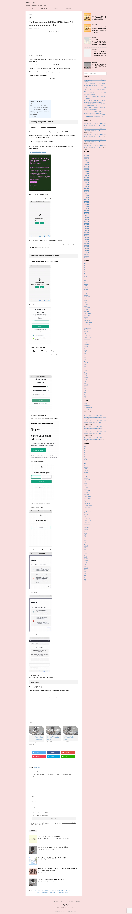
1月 (84, 265)
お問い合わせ (68, 8)
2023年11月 (86, 158)
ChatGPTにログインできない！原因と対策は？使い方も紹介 (53, 737)
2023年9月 (86, 162)
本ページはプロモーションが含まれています (66, 907)
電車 (85, 394)
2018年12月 (86, 254)
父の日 (85, 379)
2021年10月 (86, 193)
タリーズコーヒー (88, 322)
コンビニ (86, 309)
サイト (33, 807)
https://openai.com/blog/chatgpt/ (38, 152)
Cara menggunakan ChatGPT (40, 109)
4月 (84, 267)
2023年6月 (86, 168)
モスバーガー (87, 341)
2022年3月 (86, 184)
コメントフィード (88, 407)
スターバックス (87, 315)
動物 (85, 353)
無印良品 (86, 377)
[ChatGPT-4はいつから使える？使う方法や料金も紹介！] (70, 730)
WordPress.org (87, 409)
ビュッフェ (86, 330)
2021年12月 (86, 190)
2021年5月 (86, 202)
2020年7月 (86, 221)
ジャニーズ (86, 311)
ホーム (31, 8)
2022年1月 (86, 188)
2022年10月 (86, 179)
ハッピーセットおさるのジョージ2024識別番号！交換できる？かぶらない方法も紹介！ (99, 29)
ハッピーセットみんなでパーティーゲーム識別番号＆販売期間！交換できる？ (99, 54)
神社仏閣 (86, 385)
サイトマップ (44, 8)
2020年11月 (86, 213)
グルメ (85, 302)
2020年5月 (86, 224)
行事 (85, 390)
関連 (35, 116)
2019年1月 (86, 252)
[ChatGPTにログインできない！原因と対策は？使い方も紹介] (53, 730)
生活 (85, 381)
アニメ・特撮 (87, 296)
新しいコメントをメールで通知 (40, 812)
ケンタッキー (87, 304)
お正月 (85, 285)
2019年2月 (86, 250)
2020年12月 (86, 212)
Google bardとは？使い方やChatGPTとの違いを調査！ (53, 847)
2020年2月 (86, 230)
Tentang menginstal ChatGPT (38, 105)
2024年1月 (86, 155)
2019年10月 (86, 235)
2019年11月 (86, 234)
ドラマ (85, 326)
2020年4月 (86, 226)
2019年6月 (86, 243)
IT (31, 763)
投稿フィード (87, 405)
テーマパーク (87, 324)
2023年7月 (86, 166)
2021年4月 (86, 204)
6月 (84, 271)
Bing (85, 274)
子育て (85, 357)
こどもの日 (86, 287)
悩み (85, 361)
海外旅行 (86, 375)
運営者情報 (56, 8)
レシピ (85, 342)
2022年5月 (86, 182)
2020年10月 (86, 215)
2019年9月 (86, 237)
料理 (85, 364)
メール (34, 801)
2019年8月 (86, 239)
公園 (85, 352)
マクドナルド (87, 335)
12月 (85, 263)
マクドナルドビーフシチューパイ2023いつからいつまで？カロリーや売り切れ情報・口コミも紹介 (99, 42)
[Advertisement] (53, 43)
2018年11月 (86, 256)
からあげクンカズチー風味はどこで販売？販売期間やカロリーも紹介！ (52, 890)
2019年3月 (86, 248)
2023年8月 (86, 164)
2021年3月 (86, 206)
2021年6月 (86, 201)
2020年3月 (86, 228)
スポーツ (86, 318)
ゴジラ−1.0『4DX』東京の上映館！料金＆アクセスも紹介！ (99, 66)
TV (84, 282)
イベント (86, 298)
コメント (34, 776)
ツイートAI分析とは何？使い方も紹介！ (49, 836)
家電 (85, 359)
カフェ (85, 300)
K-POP (85, 280)
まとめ (85, 291)
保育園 (85, 350)
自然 (85, 388)
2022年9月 (86, 180)
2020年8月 (86, 219)
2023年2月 (86, 175)
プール (85, 333)
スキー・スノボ (87, 313)
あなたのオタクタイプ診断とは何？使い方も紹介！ (52, 857)
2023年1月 (86, 177)
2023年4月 (86, 171)
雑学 (85, 392)
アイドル (86, 295)
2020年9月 (86, 217)
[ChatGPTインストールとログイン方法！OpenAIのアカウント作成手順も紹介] (36, 730)
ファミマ (86, 331)
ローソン (86, 346)
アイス (85, 293)
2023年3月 (86, 173)
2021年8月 (86, 197)
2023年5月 (86, 169)
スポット (86, 317)
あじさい (86, 284)
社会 (85, 383)
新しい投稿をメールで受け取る (40, 815)
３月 (85, 397)
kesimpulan (34, 114)
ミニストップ (87, 339)
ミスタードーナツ (88, 337)
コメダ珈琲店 (87, 307)
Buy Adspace (56, 901)
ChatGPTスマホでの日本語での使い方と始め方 (51, 879)
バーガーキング (87, 328)
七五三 (85, 348)
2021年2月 (86, 208)
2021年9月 (86, 195)
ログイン (86, 403)
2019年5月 (86, 245)
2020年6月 (86, 223)
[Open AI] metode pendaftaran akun (40, 111)
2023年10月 (86, 160)
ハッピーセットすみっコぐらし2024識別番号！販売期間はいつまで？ (99, 17)
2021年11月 (86, 191)
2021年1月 (86, 210)
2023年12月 (86, 157)
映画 (85, 366)
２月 (85, 396)
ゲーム (85, 306)
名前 (33, 796)
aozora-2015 (37, 767)
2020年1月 (86, 232)
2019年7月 (86, 241)
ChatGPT (86, 276)
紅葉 (85, 386)
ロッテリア (86, 344)
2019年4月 (86, 246)
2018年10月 (86, 257)
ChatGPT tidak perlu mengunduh (41, 107)
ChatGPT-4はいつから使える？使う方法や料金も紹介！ (70, 737)
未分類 (85, 370)
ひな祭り (86, 289)
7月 (84, 273)
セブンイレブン (87, 320)
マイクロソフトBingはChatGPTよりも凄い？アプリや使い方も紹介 (51, 892)
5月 (84, 269)
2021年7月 (86, 199)
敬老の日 (86, 363)
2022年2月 (86, 186)
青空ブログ (30, 3)
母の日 (85, 374)
